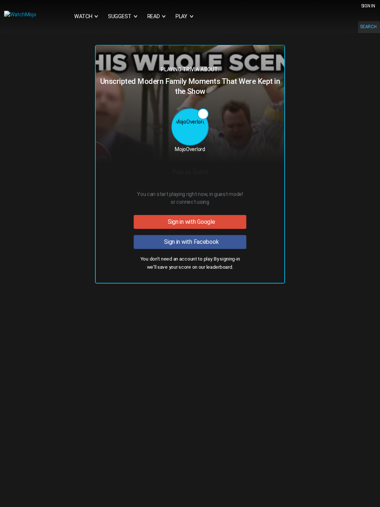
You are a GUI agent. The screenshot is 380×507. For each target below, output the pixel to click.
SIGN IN (368, 6)
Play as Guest (190, 172)
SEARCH (368, 26)
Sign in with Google (190, 221)
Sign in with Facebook (190, 241)
